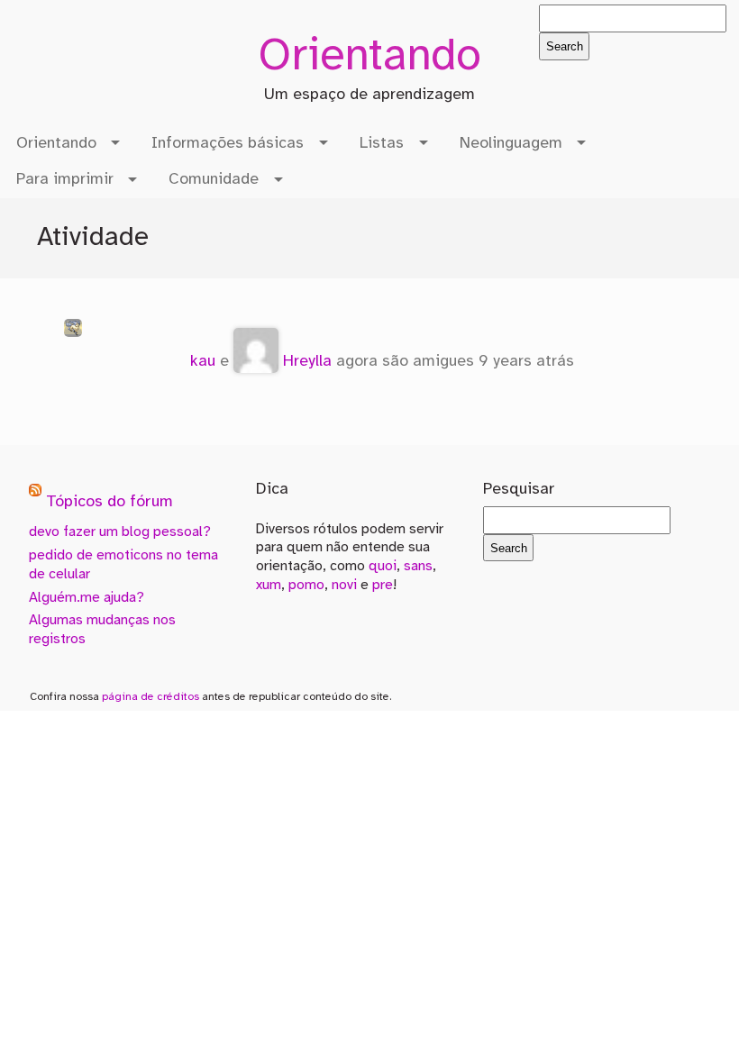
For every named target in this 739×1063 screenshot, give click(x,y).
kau (202, 361)
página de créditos (150, 697)
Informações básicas (227, 143)
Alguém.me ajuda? (86, 597)
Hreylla (307, 361)
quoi (383, 566)
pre (382, 585)
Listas (382, 143)
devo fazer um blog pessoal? (120, 532)
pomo (306, 585)
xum (268, 585)
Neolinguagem (511, 143)
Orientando (369, 57)
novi (344, 585)
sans (418, 566)
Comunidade (214, 179)
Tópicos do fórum (109, 502)
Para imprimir (65, 179)
